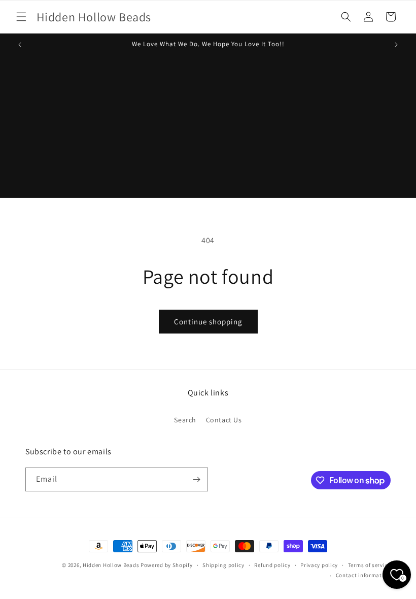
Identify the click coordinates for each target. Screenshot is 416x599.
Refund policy (272, 565)
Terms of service (369, 565)
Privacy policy (319, 565)
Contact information (363, 575)
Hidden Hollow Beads (111, 565)
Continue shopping (208, 321)
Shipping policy (223, 565)
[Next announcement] (396, 45)
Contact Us (224, 419)
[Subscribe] (196, 479)
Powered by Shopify (167, 565)
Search (185, 419)
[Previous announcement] (20, 45)
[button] (21, 17)
